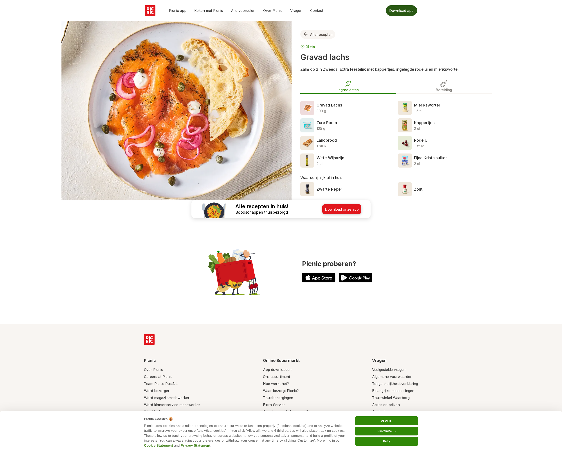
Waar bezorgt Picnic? (281, 390)
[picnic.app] (150, 10)
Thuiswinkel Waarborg (391, 397)
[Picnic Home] (149, 339)
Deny (386, 441)
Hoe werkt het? (276, 383)
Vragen (296, 10)
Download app (401, 10)
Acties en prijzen (386, 405)
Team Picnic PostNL (161, 383)
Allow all (386, 420)
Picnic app (177, 10)
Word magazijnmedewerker (166, 397)
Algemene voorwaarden (392, 376)
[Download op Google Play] (355, 277)
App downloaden (277, 369)
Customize (384, 431)
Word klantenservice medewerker (172, 405)
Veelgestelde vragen (388, 369)
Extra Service (274, 405)
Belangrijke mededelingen (393, 390)
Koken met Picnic (208, 10)
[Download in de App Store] (318, 277)
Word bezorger (156, 390)
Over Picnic (272, 10)
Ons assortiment (276, 376)
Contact (316, 10)
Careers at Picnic (158, 376)
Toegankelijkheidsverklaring (395, 383)
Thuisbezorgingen (278, 397)
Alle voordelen (243, 10)
